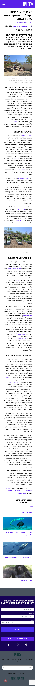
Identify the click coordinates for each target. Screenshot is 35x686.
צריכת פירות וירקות (14, 269)
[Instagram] (17, 644)
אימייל (32, 620)
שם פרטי (32, 607)
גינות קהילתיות (27, 136)
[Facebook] (26, 644)
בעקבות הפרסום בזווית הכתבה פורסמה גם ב (24, 501)
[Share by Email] (19, 30)
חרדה (17, 280)
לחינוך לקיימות (22, 339)
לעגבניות (14, 122)
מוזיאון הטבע (14, 382)
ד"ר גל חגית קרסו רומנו (20, 26)
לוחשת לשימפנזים (26, 580)
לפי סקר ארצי (20, 209)
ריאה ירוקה (18, 221)
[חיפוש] (4, 668)
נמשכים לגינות (27, 316)
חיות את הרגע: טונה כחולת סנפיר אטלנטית (18, 558)
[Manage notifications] (5, 680)
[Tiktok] (9, 644)
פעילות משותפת (20, 170)
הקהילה (16, 158)
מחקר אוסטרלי (20, 334)
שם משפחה (31, 613)
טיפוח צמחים (16, 278)
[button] (4, 4)
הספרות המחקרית (23, 178)
